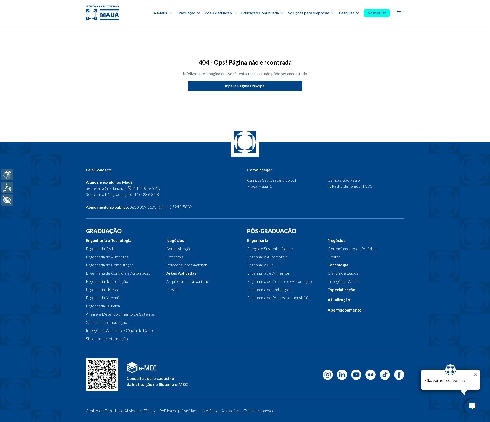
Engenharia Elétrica (102, 289)
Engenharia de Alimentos (107, 256)
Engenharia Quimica (103, 305)
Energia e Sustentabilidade (270, 248)
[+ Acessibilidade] (7, 200)
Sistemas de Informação (107, 338)
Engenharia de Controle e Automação (118, 273)
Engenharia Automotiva (267, 256)
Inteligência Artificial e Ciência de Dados (120, 330)
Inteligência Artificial (345, 281)
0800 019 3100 (143, 207)
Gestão (334, 256)
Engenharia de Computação (110, 264)
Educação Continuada (260, 12)
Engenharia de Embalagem (270, 289)
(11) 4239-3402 (146, 194)
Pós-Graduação (218, 12)
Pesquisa (346, 12)
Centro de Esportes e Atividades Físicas (120, 410)
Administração (178, 248)
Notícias (210, 410)
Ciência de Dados (343, 273)
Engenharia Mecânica (104, 297)
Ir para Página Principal (245, 85)
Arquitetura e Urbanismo (187, 281)
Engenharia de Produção (107, 281)
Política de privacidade (179, 410)
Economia (175, 256)
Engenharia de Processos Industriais (278, 297)
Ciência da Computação (106, 322)
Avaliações (230, 410)
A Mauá (160, 12)
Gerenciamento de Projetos (352, 248)
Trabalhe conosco (259, 410)
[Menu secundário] (399, 13)
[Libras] (7, 174)
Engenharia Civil (99, 248)
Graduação (185, 12)
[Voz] (7, 187)
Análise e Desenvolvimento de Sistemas (120, 314)
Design (172, 289)
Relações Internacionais (187, 264)
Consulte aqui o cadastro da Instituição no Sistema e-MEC (157, 381)
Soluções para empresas (309, 12)
